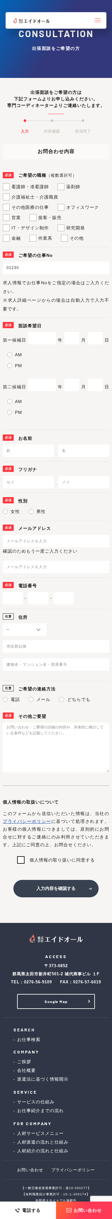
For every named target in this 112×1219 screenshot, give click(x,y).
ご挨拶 (24, 1061)
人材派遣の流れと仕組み (42, 1142)
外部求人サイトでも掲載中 (56, 1200)
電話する (31, 1210)
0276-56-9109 (38, 982)
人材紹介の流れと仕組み (42, 1150)
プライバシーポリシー (27, 821)
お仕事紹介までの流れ (40, 1110)
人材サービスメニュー (40, 1133)
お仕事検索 (28, 1039)
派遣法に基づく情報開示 (42, 1079)
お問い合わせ (88, 1210)
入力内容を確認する (56, 888)
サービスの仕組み (35, 1101)
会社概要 (26, 1070)
